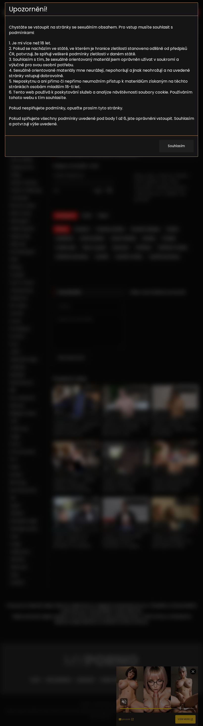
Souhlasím (176, 146)
